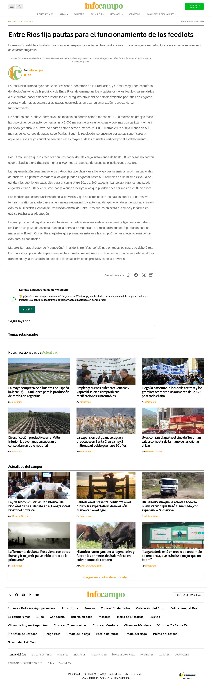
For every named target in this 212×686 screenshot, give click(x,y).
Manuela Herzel (20, 516)
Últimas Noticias (44, 14)
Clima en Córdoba (105, 625)
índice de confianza (123, 654)
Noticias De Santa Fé (172, 625)
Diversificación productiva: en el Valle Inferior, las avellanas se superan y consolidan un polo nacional (34, 441)
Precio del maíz (107, 634)
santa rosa (65, 663)
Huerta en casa (81, 617)
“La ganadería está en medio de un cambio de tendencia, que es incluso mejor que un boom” (172, 555)
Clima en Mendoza (137, 625)
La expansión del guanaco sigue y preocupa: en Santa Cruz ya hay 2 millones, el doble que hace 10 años (101, 441)
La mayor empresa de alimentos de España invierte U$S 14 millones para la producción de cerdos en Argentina (38, 392)
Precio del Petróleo (22, 642)
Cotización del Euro (150, 608)
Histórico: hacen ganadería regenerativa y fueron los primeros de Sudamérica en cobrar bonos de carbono (105, 555)
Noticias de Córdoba (22, 634)
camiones (164, 654)
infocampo (17, 402)
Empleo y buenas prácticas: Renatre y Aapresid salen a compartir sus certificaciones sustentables (103, 392)
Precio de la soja (78, 634)
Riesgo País (51, 634)
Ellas (40, 617)
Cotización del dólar (115, 608)
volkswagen (182, 654)
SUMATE (27, 309)
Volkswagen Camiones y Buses (25, 663)
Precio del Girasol (165, 634)
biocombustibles (42, 654)
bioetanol (79, 654)
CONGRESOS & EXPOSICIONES (160, 14)
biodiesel (62, 654)
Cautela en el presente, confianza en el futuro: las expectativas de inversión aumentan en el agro (104, 506)
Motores (104, 617)
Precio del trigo (135, 634)
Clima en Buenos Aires (70, 625)
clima (50, 663)
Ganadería (79, 14)
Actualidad (26, 21)
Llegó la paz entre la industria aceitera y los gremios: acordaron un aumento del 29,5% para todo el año (172, 392)
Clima (62, 14)
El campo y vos (19, 617)
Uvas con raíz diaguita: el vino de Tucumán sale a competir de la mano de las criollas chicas (171, 441)
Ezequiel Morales (154, 451)
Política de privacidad (188, 594)
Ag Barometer (99, 654)
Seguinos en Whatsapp (194, 6)
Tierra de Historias (130, 617)
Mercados (115, 14)
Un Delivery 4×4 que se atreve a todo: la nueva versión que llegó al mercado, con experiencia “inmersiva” (170, 506)
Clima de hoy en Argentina (28, 625)
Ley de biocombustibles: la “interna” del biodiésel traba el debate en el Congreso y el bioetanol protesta (39, 506)
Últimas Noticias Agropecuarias (31, 608)
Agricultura (97, 14)
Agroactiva (134, 14)
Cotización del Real (184, 608)
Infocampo (13, 21)
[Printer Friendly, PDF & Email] (151, 276)
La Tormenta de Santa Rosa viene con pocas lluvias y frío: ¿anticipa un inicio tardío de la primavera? (39, 555)
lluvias (155, 617)
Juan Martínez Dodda (91, 565)
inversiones (146, 654)
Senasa (89, 608)
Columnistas (151, 516)
